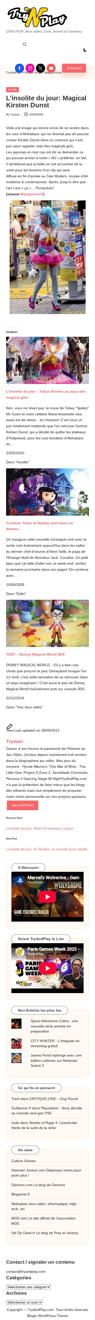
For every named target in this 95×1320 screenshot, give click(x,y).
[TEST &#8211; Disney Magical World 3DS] (47, 623)
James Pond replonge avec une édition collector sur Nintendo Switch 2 (56, 1060)
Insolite (12, 89)
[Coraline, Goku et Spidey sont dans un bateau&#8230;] (47, 492)
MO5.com (19, 1218)
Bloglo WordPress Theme (47, 1316)
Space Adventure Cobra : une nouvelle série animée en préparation (54, 1026)
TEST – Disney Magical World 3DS (35, 654)
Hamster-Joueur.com (28, 1170)
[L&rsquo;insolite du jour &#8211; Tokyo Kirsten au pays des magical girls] (47, 355)
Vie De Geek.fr (23, 1233)
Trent (15, 1099)
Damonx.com (22, 1185)
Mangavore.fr (31, 194)
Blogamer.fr (20, 1194)
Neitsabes (19, 1204)
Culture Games (23, 1161)
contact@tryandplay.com (26, 1272)
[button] (74, 68)
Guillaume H (21, 1108)
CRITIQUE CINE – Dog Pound (54, 1099)
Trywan (14, 741)
